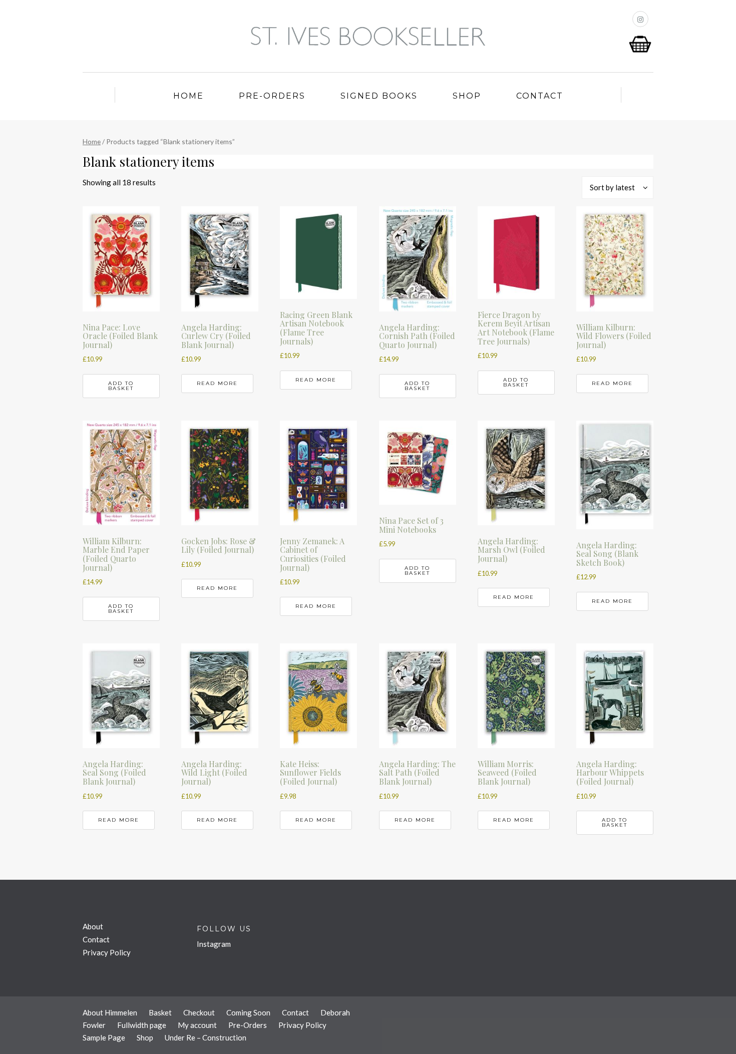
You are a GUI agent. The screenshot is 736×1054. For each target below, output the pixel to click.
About (93, 926)
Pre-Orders (272, 96)
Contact (539, 96)
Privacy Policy (107, 952)
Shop (467, 96)
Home (188, 96)
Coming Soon (248, 1012)
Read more (217, 383)
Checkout (199, 1012)
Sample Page (104, 1037)
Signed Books (379, 96)
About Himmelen (110, 1012)
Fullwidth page (141, 1024)
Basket (160, 1012)
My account (197, 1024)
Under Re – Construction (205, 1037)
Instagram (214, 943)
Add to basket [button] (121, 386)
